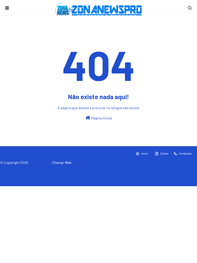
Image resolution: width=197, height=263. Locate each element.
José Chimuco (83, 162)
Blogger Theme (35, 169)
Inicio (144, 153)
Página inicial (101, 118)
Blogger (70, 169)
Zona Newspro (40, 162)
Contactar (185, 153)
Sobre (164, 153)
